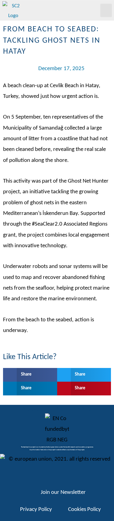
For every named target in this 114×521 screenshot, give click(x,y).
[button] (106, 10)
